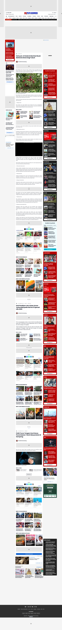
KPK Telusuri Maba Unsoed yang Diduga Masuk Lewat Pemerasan (29, 520)
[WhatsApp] (29, 229)
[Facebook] (27, 229)
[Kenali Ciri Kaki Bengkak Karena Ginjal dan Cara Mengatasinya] (38, 261)
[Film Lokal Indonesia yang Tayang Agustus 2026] (10, 67)
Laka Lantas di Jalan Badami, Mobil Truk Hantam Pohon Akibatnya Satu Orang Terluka (24, 335)
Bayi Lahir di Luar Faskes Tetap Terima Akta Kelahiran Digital (20, 266)
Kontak (32, 609)
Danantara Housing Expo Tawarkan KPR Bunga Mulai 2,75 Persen (49, 142)
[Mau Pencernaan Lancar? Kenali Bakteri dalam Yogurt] (31, 113)
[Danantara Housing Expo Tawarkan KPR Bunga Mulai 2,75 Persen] (50, 136)
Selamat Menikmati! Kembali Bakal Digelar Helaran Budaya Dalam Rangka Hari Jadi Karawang (19, 576)
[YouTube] (32, 606)
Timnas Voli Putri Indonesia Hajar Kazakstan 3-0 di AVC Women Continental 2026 (51, 89)
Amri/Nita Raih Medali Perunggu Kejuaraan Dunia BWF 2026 (14, 19)
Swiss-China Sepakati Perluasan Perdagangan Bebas (52, 245)
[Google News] (28, 606)
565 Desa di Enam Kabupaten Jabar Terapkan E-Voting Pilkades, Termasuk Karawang (52, 114)
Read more (29, 474)
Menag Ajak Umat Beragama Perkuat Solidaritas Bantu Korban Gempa (28, 393)
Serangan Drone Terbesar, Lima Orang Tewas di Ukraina (39, 417)
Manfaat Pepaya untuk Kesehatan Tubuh (23, 116)
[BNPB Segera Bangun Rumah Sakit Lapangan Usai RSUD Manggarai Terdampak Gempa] (38, 398)
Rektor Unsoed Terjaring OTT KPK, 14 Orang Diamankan (51, 361)
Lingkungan (51, 16)
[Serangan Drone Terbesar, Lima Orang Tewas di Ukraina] (40, 413)
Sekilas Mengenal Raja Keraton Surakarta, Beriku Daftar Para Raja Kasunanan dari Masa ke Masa (51, 573)
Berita (26, 613)
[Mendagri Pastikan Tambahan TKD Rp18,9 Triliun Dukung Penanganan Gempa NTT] (30, 413)
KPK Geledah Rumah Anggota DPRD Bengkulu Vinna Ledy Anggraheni (52, 365)
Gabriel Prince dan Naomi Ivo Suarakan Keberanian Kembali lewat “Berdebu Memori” (10, 53)
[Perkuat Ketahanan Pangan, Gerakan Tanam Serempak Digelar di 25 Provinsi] (46, 241)
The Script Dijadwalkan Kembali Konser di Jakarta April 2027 (9, 49)
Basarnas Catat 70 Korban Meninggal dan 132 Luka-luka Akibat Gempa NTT (37, 339)
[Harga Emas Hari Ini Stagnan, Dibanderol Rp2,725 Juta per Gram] (46, 308)
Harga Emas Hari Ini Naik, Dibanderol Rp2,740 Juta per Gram (52, 303)
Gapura (24, 613)
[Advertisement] (31, 6)
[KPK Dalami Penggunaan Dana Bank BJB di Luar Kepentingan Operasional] (46, 370)
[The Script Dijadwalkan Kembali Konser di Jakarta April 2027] (10, 45)
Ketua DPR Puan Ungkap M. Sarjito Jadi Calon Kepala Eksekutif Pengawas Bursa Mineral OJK (52, 456)
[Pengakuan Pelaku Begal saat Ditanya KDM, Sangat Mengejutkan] (46, 272)
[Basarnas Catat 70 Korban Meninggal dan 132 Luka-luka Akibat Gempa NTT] (31, 339)
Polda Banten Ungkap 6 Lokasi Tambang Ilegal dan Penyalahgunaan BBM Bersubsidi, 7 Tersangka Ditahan (52, 232)
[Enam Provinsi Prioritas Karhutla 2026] (46, 155)
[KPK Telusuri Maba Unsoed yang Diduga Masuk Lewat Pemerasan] (29, 515)
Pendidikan (29, 16)
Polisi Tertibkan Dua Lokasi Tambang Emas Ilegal (20, 543)
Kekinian (32, 613)
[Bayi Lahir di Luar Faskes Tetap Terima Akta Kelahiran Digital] (20, 261)
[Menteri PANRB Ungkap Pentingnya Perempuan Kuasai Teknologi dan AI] (46, 430)
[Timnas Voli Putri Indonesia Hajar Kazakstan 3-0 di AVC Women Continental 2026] (46, 89)
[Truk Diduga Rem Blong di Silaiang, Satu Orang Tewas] (20, 388)
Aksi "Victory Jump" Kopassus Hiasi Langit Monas (49, 418)
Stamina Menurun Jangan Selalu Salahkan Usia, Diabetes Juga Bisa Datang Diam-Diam (20, 275)
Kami (29, 609)
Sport (35, 613)
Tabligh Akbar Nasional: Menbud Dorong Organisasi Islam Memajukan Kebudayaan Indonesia (52, 150)
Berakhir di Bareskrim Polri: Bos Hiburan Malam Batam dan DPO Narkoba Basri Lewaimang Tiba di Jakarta (52, 228)
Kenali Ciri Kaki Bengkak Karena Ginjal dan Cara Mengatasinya (37, 266)
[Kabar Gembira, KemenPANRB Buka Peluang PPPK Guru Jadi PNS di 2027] (46, 453)
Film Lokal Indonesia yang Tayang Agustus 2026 (10, 72)
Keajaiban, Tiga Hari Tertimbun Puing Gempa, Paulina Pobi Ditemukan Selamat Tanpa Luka (29, 403)
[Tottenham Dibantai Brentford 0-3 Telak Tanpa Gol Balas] (46, 85)
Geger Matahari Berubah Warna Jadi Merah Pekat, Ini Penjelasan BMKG (23, 339)
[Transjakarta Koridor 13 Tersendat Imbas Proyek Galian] (46, 207)
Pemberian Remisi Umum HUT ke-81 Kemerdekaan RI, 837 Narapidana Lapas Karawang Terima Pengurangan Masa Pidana (20, 529)
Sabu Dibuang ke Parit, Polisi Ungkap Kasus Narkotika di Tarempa (37, 529)
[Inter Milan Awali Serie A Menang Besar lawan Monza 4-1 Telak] (46, 81)
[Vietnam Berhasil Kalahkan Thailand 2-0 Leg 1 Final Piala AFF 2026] (46, 94)
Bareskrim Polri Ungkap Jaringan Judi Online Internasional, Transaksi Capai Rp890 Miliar (29, 543)
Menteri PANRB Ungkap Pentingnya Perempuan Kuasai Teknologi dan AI (52, 430)
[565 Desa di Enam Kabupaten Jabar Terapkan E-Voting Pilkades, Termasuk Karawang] (46, 115)
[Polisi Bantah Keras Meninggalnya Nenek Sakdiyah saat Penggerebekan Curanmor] (29, 525)
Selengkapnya (9, 59)
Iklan (42, 609)
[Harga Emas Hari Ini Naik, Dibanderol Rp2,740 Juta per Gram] (46, 304)
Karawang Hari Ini (11, 16)
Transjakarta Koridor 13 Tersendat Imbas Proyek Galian (51, 207)
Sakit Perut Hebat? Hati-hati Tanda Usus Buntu (9, 119)
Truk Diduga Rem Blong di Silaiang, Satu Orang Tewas (19, 393)
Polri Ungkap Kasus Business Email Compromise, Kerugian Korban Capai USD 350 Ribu (20, 520)
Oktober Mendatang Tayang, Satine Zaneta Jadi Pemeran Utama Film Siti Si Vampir (10, 75)
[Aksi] (50, 413)
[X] (25, 229)
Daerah (20, 16)
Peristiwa (24, 16)
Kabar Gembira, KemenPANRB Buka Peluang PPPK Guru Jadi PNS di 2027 (52, 452)
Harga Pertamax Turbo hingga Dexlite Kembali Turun (50, 563)
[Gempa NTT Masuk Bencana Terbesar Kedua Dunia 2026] (46, 391)
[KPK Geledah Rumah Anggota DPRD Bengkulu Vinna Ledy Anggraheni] (46, 366)
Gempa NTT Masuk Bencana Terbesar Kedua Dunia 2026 (52, 391)
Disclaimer (38, 609)
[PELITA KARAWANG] (31, 13)
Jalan (42, 16)
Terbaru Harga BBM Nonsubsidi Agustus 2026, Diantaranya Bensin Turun (51, 545)
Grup (30, 615)
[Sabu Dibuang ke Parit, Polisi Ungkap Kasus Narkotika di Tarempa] (38, 525)
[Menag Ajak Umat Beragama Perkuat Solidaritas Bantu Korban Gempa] (29, 388)
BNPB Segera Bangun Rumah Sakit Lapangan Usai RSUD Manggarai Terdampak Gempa (38, 403)
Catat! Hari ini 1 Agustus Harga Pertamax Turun (50, 542)
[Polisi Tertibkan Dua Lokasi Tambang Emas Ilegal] (20, 540)
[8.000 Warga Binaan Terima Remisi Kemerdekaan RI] (40, 540)
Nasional (38, 613)
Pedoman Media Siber (24, 609)
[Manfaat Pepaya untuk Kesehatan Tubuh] (18, 117)
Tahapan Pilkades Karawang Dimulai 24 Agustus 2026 (29, 576)
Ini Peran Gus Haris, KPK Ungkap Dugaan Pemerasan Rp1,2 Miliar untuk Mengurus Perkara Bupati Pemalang (50, 569)
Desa (16, 16)
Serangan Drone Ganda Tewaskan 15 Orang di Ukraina (50, 388)
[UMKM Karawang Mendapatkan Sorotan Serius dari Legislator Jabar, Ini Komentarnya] (39, 571)
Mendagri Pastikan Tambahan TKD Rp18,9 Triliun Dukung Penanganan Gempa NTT (30, 417)
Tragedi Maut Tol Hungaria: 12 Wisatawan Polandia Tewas (51, 215)
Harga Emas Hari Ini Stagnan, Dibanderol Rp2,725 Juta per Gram (52, 307)
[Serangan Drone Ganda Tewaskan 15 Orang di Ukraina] (50, 383)
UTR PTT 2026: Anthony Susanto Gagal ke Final (33, 19)
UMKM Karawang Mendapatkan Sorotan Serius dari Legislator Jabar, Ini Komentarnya (39, 576)
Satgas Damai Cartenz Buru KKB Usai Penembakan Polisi (37, 520)
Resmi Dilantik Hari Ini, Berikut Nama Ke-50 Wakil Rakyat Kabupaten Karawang (51, 549)
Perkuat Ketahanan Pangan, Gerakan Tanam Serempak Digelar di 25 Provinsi (52, 241)
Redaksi (19, 609)
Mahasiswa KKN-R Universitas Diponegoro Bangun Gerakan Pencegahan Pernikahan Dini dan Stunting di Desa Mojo (20, 289)
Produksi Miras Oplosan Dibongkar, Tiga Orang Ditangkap (48, 264)
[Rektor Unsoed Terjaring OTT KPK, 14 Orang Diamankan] (46, 361)
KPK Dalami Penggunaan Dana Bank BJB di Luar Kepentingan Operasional (52, 369)
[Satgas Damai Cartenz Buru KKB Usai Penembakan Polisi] (38, 515)
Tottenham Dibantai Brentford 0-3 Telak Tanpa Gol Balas (10, 128)
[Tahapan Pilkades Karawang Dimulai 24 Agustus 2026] (29, 571)
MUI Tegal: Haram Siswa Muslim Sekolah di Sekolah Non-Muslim (51, 559)
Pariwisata (46, 16)
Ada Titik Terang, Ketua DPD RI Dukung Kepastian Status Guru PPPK (50, 449)
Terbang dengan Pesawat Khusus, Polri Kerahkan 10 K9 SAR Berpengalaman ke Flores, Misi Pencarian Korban (20, 417)
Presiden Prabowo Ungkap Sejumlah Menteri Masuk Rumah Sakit (23, 112)
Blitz (29, 613)
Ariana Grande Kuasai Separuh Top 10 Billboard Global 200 (10, 56)
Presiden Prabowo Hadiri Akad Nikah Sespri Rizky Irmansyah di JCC (51, 146)
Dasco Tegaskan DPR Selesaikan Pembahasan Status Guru (51, 461)
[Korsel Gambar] (44, 48)
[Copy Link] (33, 229)
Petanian (34, 16)
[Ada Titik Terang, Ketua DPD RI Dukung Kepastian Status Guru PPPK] (50, 443)
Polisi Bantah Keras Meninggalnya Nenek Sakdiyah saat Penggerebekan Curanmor (29, 529)
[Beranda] (16, 53)
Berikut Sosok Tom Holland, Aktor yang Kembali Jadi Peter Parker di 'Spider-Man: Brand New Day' (10, 79)
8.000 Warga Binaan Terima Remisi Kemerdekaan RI (39, 543)
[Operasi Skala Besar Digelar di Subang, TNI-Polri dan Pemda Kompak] (46, 277)
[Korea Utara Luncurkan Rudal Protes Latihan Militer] (46, 426)
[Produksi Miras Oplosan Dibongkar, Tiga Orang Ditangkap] (50, 258)
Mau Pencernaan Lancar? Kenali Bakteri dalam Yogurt (37, 112)
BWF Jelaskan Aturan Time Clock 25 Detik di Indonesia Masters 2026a (51, 556)
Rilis (43, 609)
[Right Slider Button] (56, 16)
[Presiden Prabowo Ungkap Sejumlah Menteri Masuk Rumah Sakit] (18, 113)
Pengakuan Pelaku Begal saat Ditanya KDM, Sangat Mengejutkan (52, 272)
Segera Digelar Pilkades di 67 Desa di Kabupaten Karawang (52, 123)
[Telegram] (31, 229)
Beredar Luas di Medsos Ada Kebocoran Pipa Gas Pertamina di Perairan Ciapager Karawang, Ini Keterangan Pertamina (50, 566)
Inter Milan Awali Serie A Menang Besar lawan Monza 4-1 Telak (9, 123)
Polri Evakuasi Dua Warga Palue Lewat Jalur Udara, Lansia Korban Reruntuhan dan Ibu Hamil (37, 335)
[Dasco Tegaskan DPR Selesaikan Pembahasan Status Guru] (46, 461)
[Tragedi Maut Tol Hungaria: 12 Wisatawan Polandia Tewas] (46, 216)
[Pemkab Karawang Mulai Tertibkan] (46, 422)
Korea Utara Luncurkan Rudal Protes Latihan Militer (51, 425)
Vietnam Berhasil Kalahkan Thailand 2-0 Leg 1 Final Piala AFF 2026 (52, 93)
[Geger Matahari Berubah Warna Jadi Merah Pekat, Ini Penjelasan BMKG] (18, 339)
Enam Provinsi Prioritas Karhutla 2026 (51, 154)
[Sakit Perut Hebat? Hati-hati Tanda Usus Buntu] (10, 114)
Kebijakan (34, 609)
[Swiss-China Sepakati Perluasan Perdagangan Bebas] (46, 246)
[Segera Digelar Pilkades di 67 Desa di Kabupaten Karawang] (46, 124)
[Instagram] (30, 606)
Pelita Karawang (35, 615)
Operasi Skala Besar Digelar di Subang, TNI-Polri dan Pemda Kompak (52, 276)
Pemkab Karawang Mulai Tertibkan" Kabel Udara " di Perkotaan (52, 421)
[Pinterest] (36, 606)
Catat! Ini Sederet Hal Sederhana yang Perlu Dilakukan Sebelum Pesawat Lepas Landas (38, 116)
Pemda (38, 16)
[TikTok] (34, 606)
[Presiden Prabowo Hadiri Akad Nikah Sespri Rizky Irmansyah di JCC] (46, 146)
